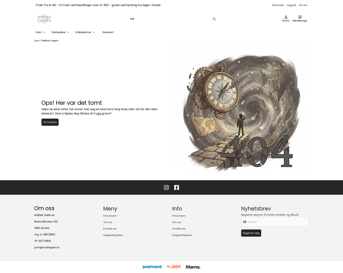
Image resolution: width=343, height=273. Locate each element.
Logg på (291, 5)
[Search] (214, 19)
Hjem (37, 40)
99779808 (45, 241)
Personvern (278, 5)
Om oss (303, 5)
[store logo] (44, 19)
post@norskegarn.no (46, 247)
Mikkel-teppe (50, 40)
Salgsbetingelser (113, 235)
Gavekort (108, 32)
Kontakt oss (109, 228)
